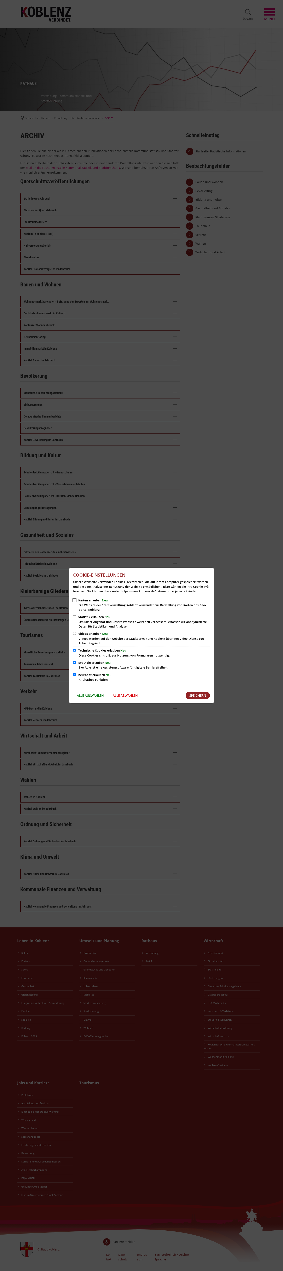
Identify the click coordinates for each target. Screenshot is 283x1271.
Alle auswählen (90, 695)
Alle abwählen (125, 695)
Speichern (197, 695)
